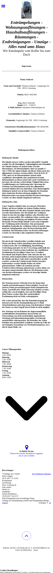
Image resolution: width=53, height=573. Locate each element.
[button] (26, 535)
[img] (26, 9)
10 (50, 503)
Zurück (5, 503)
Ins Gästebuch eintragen (41, 474)
